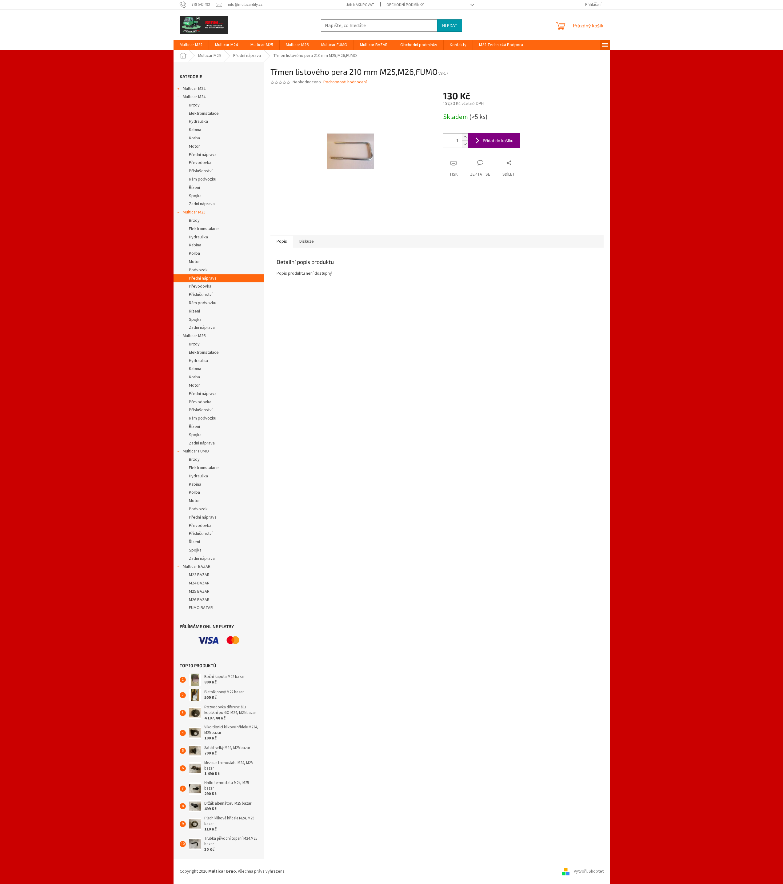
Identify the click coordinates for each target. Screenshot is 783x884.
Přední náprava (203, 155)
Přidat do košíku (498, 140)
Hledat (449, 25)
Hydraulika (198, 121)
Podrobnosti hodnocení (345, 82)
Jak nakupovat (360, 5)
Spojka (195, 196)
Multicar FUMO (196, 451)
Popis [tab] (282, 241)
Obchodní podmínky (405, 5)
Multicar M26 (194, 336)
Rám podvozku (202, 179)
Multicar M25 (194, 212)
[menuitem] (191, 45)
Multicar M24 (194, 97)
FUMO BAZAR (201, 608)
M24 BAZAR (199, 583)
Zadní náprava (202, 204)
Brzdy (194, 105)
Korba (194, 138)
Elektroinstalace (204, 113)
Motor (194, 146)
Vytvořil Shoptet (589, 871)
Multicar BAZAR (196, 566)
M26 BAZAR (199, 600)
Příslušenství (201, 171)
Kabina (195, 130)
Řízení (194, 188)
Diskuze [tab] (306, 241)
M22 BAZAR (199, 575)
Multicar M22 (194, 89)
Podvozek (198, 270)
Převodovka (200, 163)
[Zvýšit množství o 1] (465, 137)
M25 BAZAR (199, 591)
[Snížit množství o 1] (465, 144)
